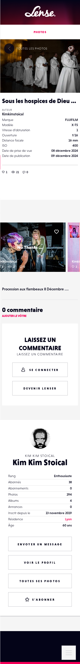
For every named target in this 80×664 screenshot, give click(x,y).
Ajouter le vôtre (14, 316)
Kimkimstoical (13, 114)
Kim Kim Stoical (40, 462)
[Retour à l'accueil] (40, 11)
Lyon (68, 519)
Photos (40, 32)
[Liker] (71, 48)
